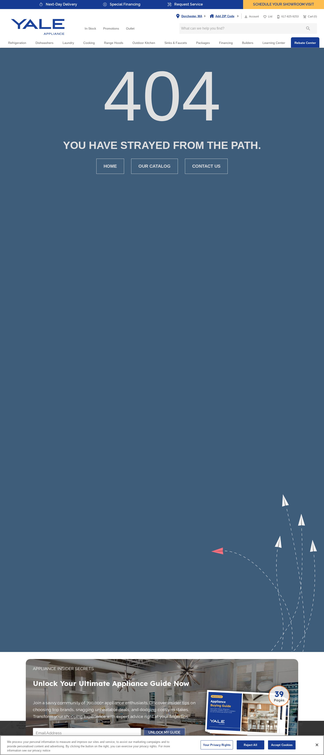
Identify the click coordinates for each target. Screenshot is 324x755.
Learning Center (274, 43)
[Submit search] (308, 28)
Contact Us (206, 166)
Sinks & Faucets (175, 43)
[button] (246, 16)
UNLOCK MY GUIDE (164, 732)
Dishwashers (44, 43)
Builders (247, 43)
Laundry (68, 43)
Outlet (130, 28)
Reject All (250, 744)
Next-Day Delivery (61, 4)
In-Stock (90, 28)
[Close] (317, 745)
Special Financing (125, 4)
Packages (203, 43)
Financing (226, 43)
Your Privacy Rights (217, 744)
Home (110, 166)
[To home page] (38, 23)
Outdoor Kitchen (143, 43)
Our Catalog (154, 166)
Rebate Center (305, 43)
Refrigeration (17, 43)
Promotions (111, 28)
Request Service (188, 4)
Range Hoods (113, 43)
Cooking (89, 43)
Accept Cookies (282, 744)
